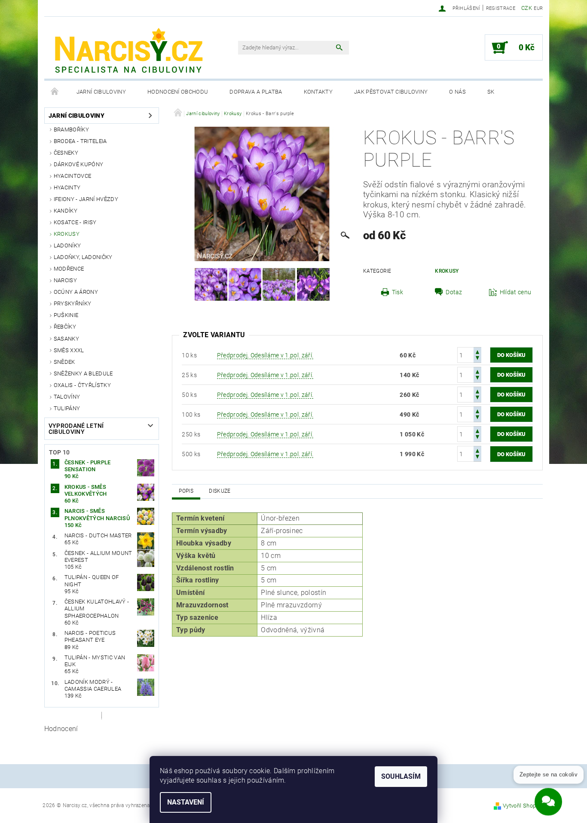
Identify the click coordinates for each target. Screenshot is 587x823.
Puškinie (66, 315)
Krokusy (66, 234)
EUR (538, 8)
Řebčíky (65, 326)
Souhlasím (401, 776)
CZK (526, 8)
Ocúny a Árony (76, 292)
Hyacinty (67, 187)
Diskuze (219, 491)
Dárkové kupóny (78, 164)
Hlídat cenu (516, 292)
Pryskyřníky (73, 303)
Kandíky (65, 210)
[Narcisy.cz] (128, 52)
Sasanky (66, 338)
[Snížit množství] (477, 359)
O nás (457, 91)
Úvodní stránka (55, 92)
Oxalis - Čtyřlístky (82, 385)
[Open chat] (548, 797)
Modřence (69, 268)
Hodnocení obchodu (177, 91)
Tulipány (67, 408)
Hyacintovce (73, 176)
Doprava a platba (255, 91)
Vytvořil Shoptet (523, 805)
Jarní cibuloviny (101, 91)
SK (491, 91)
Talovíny (67, 396)
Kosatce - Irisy (75, 222)
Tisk (397, 292)
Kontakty (318, 91)
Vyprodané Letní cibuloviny (76, 428)
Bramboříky (71, 129)
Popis (186, 491)
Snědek (64, 362)
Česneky (66, 152)
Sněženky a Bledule (83, 373)
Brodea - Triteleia (80, 141)
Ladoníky (67, 245)
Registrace (500, 8)
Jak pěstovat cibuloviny (391, 91)
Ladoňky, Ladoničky (83, 257)
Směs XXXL (69, 350)
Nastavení (185, 802)
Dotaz (454, 292)
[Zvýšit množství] (477, 351)
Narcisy (65, 280)
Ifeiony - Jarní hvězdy (86, 199)
